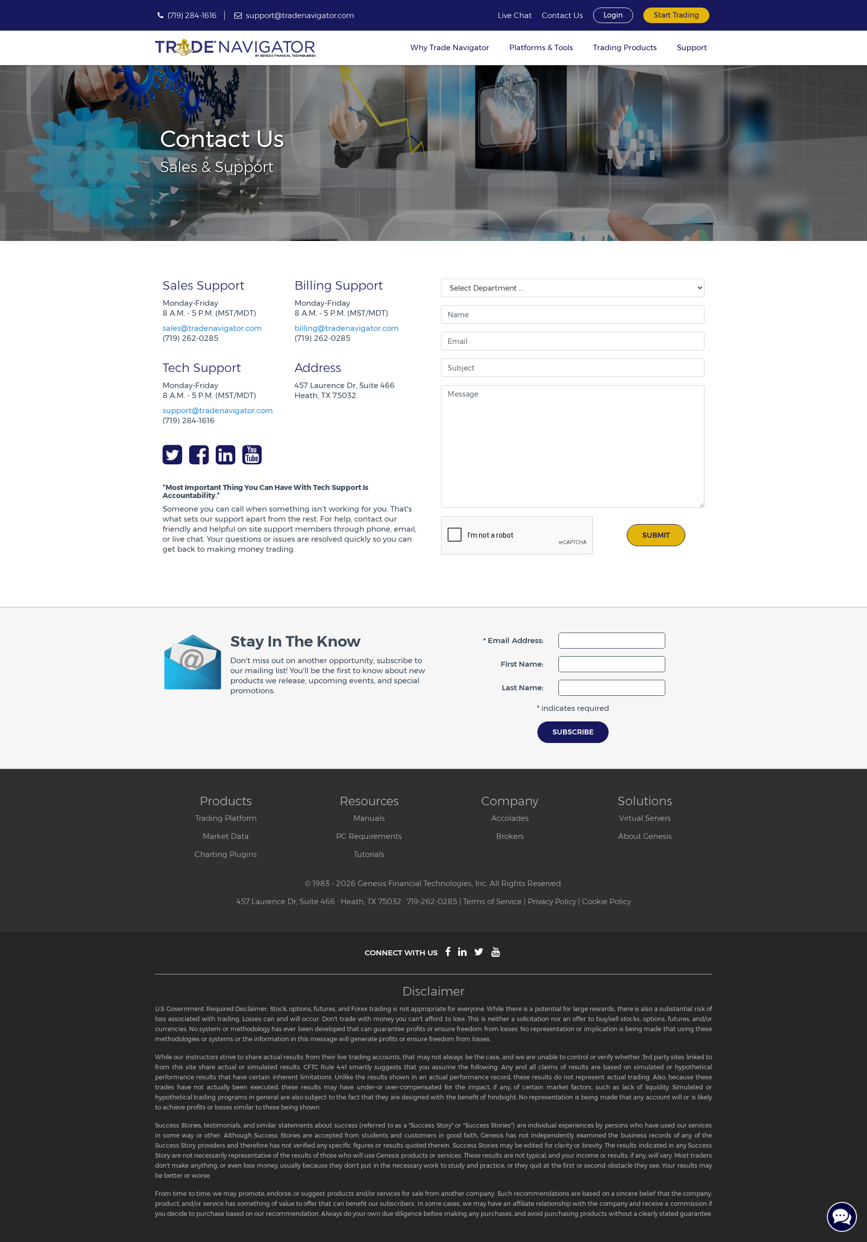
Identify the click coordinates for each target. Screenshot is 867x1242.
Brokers (510, 836)
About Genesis (645, 836)
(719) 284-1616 (192, 15)
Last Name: (522, 687)
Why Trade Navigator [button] (449, 47)
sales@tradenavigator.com (212, 328)
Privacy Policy (552, 901)
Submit (656, 535)
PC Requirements (369, 836)
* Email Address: (513, 640)
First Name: (522, 664)
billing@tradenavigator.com (347, 328)
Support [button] (692, 47)
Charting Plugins (226, 854)
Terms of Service (492, 901)
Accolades (510, 818)
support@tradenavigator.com (300, 15)
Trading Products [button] (625, 47)
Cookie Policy (606, 901)
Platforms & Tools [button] (541, 47)
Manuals (369, 818)
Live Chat (515, 15)
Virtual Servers (645, 818)
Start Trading (676, 15)
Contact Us (562, 15)
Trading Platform (226, 818)
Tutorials (369, 854)
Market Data (226, 836)
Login (613, 15)
